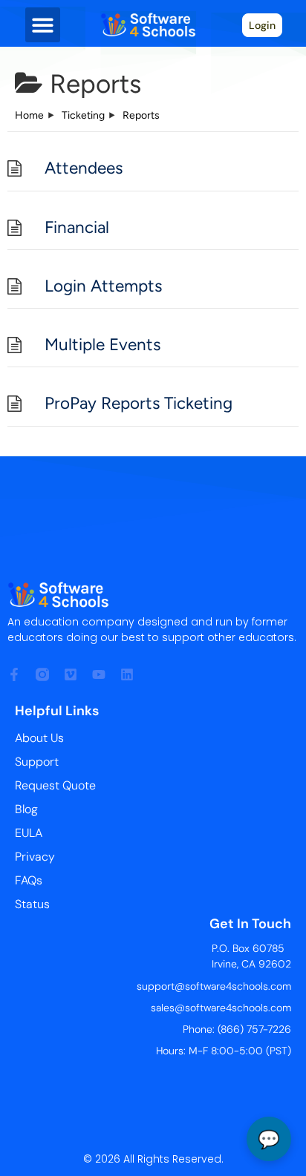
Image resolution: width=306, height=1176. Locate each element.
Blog (26, 809)
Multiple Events (102, 345)
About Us (39, 738)
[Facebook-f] (14, 674)
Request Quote (55, 785)
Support (37, 761)
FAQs (28, 880)
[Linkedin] (127, 674)
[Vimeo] (70, 674)
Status (32, 904)
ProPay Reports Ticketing (138, 403)
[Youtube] (98, 674)
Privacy (35, 856)
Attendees (84, 168)
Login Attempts (103, 286)
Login (262, 25)
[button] (42, 24)
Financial (77, 227)
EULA (28, 833)
